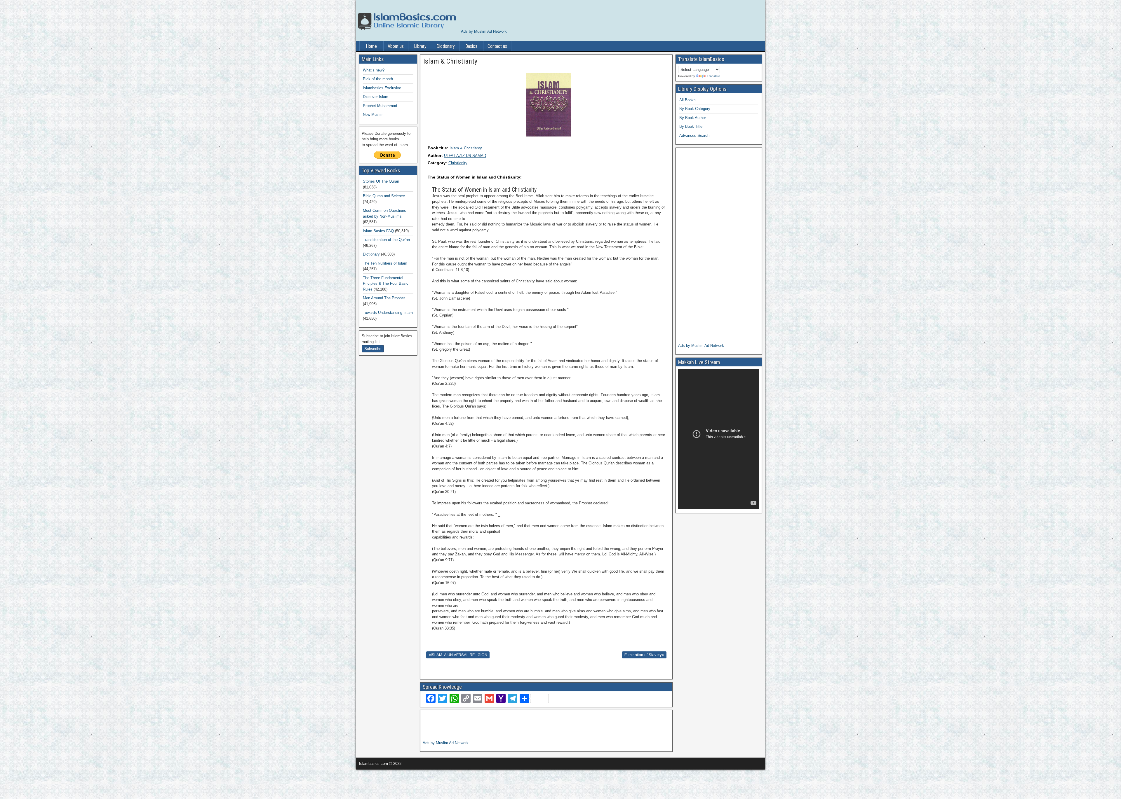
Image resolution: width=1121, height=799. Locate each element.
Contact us (497, 46)
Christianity (457, 163)
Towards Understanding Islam (388, 312)
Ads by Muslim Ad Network (484, 31)
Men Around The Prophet (384, 298)
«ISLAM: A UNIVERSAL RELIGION (458, 655)
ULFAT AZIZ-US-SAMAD (465, 155)
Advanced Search (694, 135)
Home (371, 46)
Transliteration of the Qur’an (386, 239)
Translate (713, 76)
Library (420, 46)
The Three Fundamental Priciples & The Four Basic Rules (385, 283)
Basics (471, 46)
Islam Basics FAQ (378, 231)
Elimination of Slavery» (644, 655)
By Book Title (690, 126)
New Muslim (373, 114)
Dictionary (445, 46)
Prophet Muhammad (380, 106)
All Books (687, 100)
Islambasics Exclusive (382, 88)
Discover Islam (375, 97)
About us (396, 46)
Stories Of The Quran (381, 181)
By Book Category (694, 108)
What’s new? (373, 70)
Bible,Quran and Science (384, 196)
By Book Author (692, 118)
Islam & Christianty (466, 148)
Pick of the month (378, 79)
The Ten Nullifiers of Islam (385, 263)
